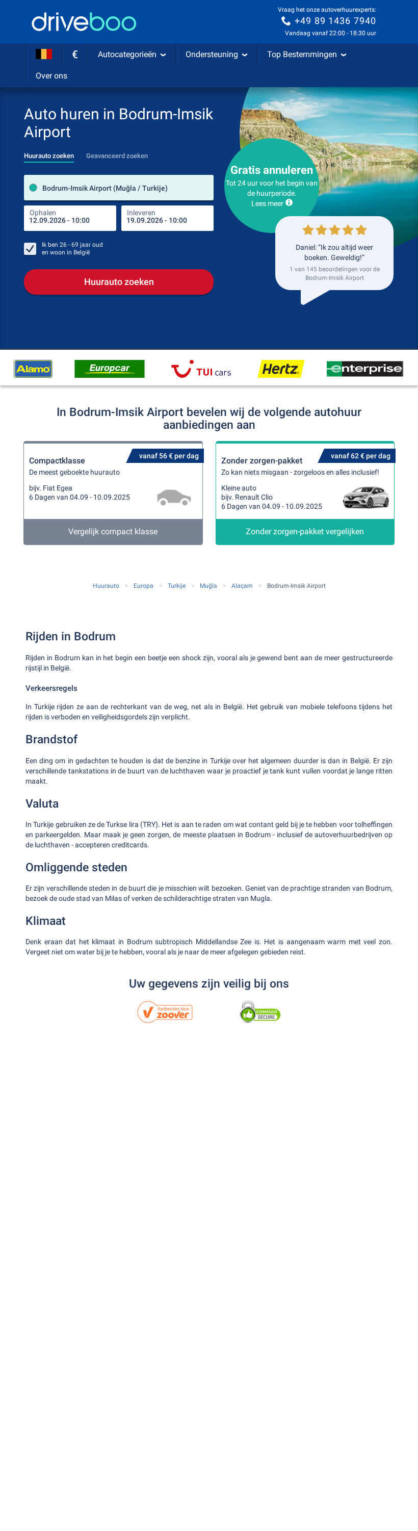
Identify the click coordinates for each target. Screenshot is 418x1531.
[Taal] (44, 54)
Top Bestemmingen (302, 54)
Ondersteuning (212, 54)
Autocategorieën (127, 54)
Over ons (51, 76)
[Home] (84, 21)
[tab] (49, 153)
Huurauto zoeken (119, 281)
